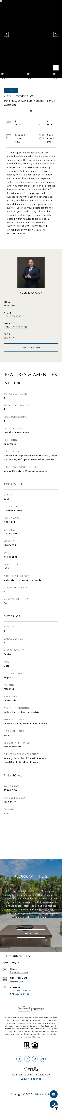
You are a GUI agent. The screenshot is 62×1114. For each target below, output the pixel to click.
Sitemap (37, 1037)
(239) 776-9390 (12, 316)
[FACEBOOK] (19, 1059)
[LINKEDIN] (35, 1059)
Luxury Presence (31, 1078)
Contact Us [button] (31, 933)
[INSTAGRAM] (27, 1059)
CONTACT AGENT (31, 347)
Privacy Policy (43, 1094)
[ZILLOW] (43, 1059)
